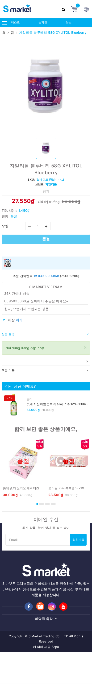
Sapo (55, 647)
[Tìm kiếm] (64, 9)
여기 (19, 320)
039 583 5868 (48, 276)
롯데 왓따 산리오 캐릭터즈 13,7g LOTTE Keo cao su (39, 488)
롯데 (30, 399)
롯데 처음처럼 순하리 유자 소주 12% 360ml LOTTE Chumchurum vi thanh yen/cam (57, 404)
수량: (6, 226)
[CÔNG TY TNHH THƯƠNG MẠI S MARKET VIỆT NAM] (29, 8)
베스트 (15, 22)
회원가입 (78, 539)
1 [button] (37, 504)
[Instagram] (52, 606)
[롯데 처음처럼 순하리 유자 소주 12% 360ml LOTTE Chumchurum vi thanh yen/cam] (13, 404)
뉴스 (69, 22)
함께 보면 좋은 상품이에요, (45, 429)
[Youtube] (63, 606)
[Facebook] (29, 606)
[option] (46, 87)
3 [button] (47, 504)
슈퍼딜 (42, 22)
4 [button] (53, 504)
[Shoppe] (40, 607)
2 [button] (41, 504)
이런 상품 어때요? (20, 386)
